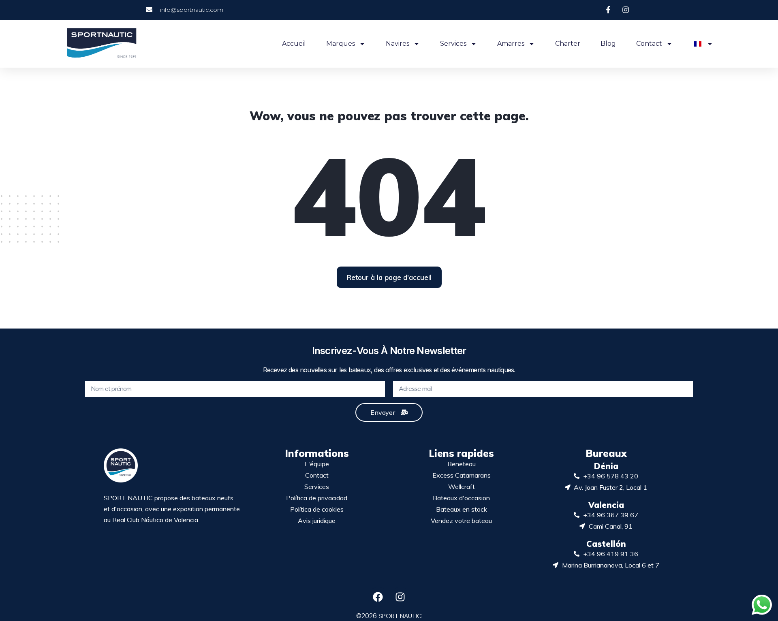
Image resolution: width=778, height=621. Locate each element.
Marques (340, 43)
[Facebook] (378, 597)
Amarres (510, 43)
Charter (567, 43)
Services (453, 43)
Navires (397, 43)
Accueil (294, 43)
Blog (608, 43)
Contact (649, 43)
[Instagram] (400, 597)
